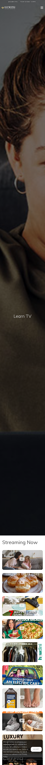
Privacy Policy (33, 761)
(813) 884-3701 (13, 2)
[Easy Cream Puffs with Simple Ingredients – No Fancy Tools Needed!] (22, 583)
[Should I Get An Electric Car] (22, 675)
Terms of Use (12, 761)
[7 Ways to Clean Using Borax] (22, 606)
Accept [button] (36, 749)
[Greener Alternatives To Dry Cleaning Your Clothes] (22, 652)
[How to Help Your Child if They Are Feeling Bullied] (22, 560)
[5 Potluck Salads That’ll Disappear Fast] (22, 629)
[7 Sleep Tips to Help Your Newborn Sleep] (22, 721)
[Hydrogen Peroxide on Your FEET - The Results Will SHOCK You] (22, 698)
